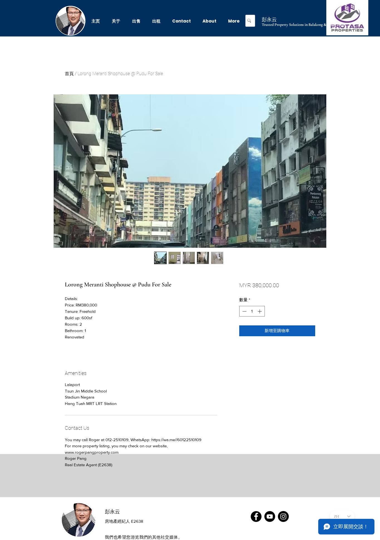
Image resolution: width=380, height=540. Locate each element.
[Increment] (260, 311)
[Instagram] (283, 516)
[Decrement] (244, 311)
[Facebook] (256, 516)
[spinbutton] (251, 311)
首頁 (69, 73)
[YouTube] (269, 516)
